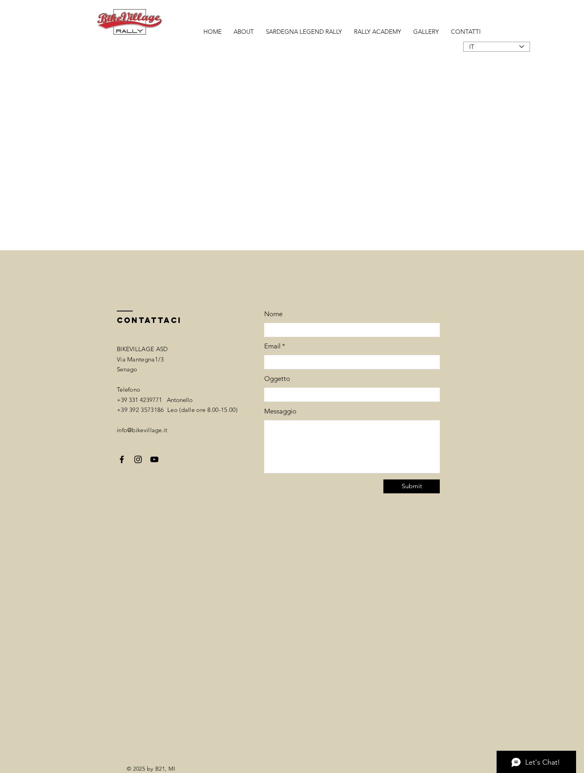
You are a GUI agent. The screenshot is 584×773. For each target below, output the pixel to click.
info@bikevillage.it (142, 430)
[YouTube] (154, 459)
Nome (273, 314)
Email (272, 346)
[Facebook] (122, 459)
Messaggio (280, 411)
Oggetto (277, 378)
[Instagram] (138, 459)
